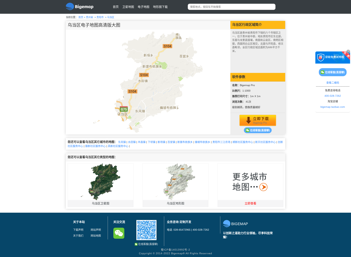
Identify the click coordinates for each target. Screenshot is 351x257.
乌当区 (110, 17)
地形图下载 (160, 6)
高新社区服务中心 (118, 146)
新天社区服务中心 (265, 141)
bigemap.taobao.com (332, 106)
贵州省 (89, 17)
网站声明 (96, 229)
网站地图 (96, 235)
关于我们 (78, 235)
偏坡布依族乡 (202, 141)
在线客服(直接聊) (259, 130)
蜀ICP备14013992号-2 (175, 249)
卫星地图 (128, 6)
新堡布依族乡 (185, 141)
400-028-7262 (332, 95)
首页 (116, 6)
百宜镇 (171, 141)
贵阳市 (100, 17)
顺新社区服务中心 (243, 141)
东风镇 (122, 141)
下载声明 (78, 229)
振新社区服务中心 (95, 146)
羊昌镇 (142, 141)
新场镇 (161, 141)
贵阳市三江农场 (221, 141)
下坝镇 (151, 141)
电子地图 (143, 6)
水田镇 (132, 141)
